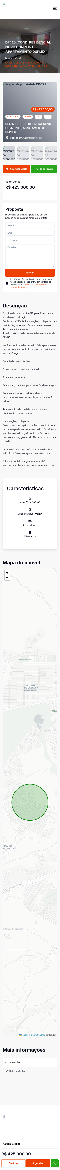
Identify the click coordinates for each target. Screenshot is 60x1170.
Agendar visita (18, 168)
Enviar (30, 272)
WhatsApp (46, 168)
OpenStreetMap (38, 1034)
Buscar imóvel (13, 58)
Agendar (38, 1163)
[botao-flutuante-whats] (55, 1163)
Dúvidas (13, 1163)
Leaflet (24, 1034)
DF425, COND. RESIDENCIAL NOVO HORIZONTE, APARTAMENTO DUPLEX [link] (26, 64)
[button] (7, 572)
